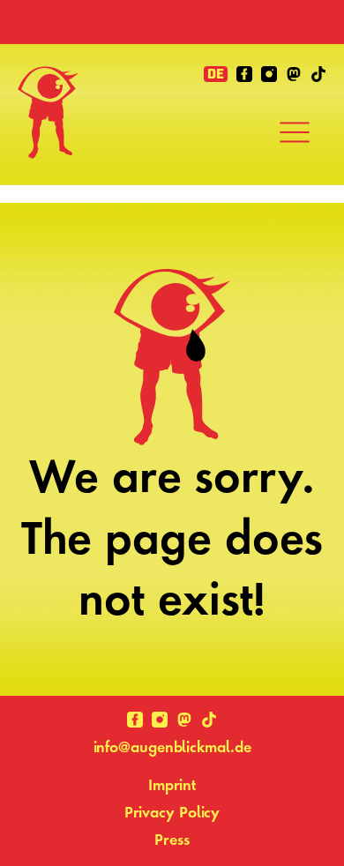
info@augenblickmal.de (172, 746)
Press (172, 839)
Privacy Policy (172, 812)
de (215, 74)
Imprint (172, 784)
